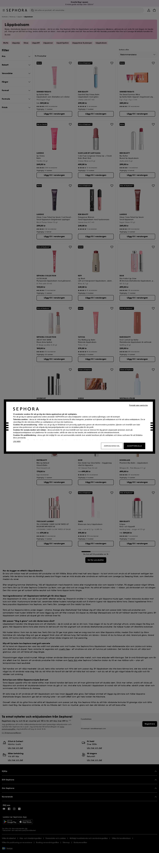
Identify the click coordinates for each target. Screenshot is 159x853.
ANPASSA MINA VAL (112, 446)
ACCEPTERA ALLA (134, 446)
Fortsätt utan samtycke (138, 405)
